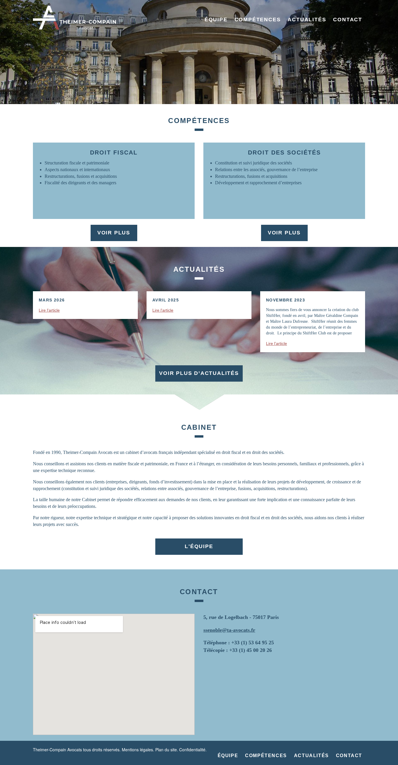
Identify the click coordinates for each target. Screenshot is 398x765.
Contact (347, 19)
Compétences (258, 19)
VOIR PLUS (113, 233)
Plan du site (166, 749)
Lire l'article (49, 310)
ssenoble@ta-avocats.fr (229, 630)
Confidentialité (192, 749)
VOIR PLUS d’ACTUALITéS (199, 373)
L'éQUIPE (199, 546)
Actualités (307, 19)
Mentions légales (137, 749)
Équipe (216, 19)
